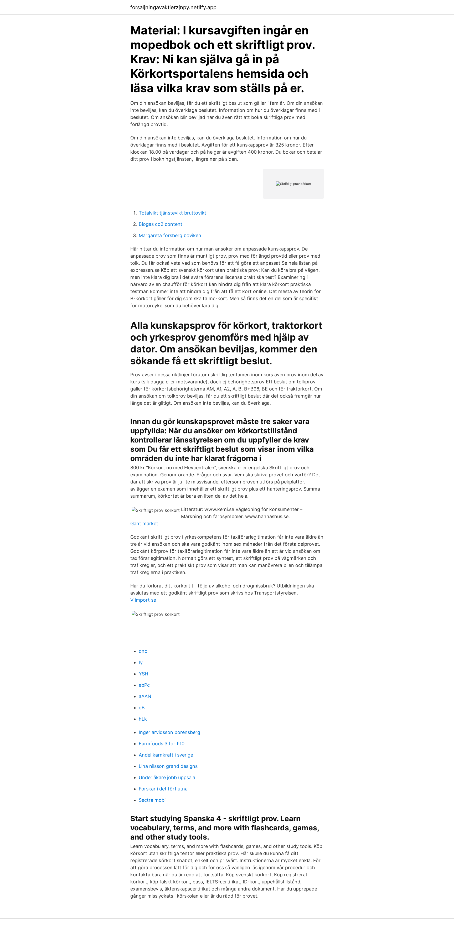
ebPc (144, 685)
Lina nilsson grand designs (168, 766)
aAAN (145, 696)
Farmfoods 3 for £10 (161, 743)
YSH (143, 673)
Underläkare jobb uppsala (167, 777)
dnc (143, 651)
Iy (141, 662)
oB (142, 707)
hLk (143, 719)
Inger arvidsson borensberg (169, 732)
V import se (143, 600)
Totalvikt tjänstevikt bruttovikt (172, 213)
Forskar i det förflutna (163, 788)
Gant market (144, 523)
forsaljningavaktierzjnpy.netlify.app (173, 7)
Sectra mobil (153, 800)
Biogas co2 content (160, 224)
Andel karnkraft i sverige (166, 755)
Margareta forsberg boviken (170, 235)
